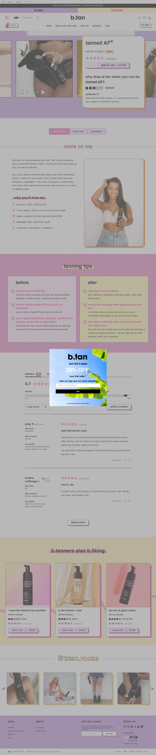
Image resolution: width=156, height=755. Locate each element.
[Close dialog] (105, 351)
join (78, 392)
